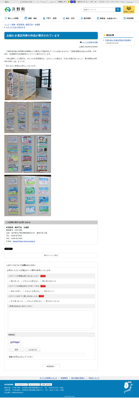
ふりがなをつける (26, 2)
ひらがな (36, 2)
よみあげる (52, 2)
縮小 (96, 2)
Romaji (43, 2)
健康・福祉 (32, 18)
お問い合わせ (46, 384)
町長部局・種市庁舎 (25, 24)
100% (112, 2)
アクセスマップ (21, 384)
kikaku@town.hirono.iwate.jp (24, 241)
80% (117, 2)
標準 (65, 2)
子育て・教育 (51, 18)
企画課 (37, 24)
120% (107, 2)
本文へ (7, 2)
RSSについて (94, 378)
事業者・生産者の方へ (108, 18)
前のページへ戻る (51, 255)
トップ (7, 24)
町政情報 (130, 18)
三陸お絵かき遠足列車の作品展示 (118, 40)
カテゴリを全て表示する (15, 27)
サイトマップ (34, 384)
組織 (13, 24)
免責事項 (64, 378)
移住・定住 (70, 18)
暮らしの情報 (13, 18)
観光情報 (87, 18)
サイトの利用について (48, 378)
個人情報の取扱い (78, 378)
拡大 (87, 2)
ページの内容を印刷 (90, 42)
